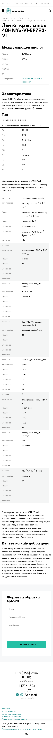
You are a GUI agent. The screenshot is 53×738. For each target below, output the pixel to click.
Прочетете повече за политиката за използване (22, 729)
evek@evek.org (26, 681)
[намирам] (49, 10)
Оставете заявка (26, 644)
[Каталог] (4, 10)
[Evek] (15, 10)
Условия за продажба (11, 714)
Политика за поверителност (14, 719)
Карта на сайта (9, 711)
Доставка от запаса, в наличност (32, 80)
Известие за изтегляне (11, 716)
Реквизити (6, 708)
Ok (26, 734)
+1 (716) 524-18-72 (26, 688)
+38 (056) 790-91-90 (24, 3)
